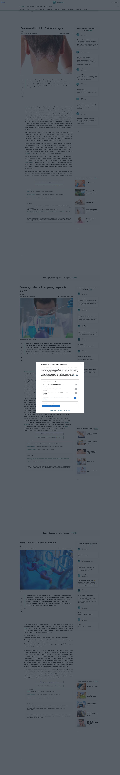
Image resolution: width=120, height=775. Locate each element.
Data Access (60, 410)
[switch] (75, 384)
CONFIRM (51, 405)
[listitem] (60, 381)
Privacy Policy (67, 410)
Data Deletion (53, 410)
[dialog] (60, 387)
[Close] (81, 365)
